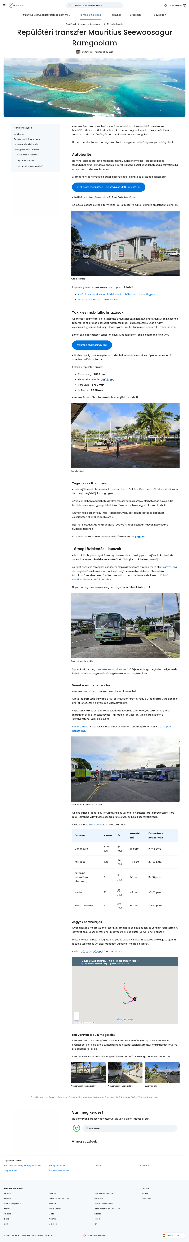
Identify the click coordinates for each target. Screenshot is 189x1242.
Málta (51, 1214)
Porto (96, 1224)
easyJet (52, 1203)
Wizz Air (7, 1209)
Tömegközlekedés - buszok (26, 149)
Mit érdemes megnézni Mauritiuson (98, 299)
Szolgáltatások (10, 1170)
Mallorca (53, 1224)
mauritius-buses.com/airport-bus (91, 579)
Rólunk (145, 1193)
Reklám (49, 1235)
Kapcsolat (146, 1198)
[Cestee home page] (16, 5)
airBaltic (7, 1193)
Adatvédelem (38, 1235)
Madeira (7, 1214)
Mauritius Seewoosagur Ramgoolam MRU (46, 15)
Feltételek (26, 1235)
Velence (97, 1214)
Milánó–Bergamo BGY (13, 1203)
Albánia (52, 1219)
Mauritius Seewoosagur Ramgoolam (91, 24)
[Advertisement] (35, 196)
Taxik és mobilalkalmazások (27, 139)
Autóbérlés (19, 134)
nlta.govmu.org (168, 567)
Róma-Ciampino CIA (103, 1203)
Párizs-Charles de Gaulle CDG (107, 1209)
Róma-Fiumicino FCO (59, 1198)
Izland (6, 1219)
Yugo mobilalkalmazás (27, 144)
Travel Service (55, 1209)
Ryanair (7, 1198)
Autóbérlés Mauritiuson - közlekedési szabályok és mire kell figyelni (116, 294)
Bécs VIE (52, 1193)
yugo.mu (140, 536)
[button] (4, 5)
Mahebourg (95, 824)
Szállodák (135, 15)
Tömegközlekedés (90, 15)
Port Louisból (81, 726)
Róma (97, 1219)
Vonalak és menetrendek (28, 155)
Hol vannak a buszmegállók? (30, 166)
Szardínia (98, 1198)
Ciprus (6, 1224)
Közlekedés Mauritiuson (111, 669)
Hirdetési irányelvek (139, 1097)
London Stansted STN (103, 1193)
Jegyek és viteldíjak (26, 160)
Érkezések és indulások (59, 1170)
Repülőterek (71, 24)
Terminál (115, 15)
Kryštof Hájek (87, 52)
